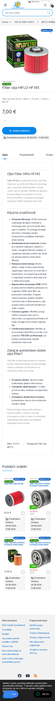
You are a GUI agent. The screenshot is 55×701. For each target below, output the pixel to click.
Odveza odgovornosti (40, 637)
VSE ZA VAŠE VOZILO (24, 22)
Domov (5, 22)
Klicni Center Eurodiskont (13, 625)
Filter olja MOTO (8, 81)
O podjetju (7, 629)
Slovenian (35, 2)
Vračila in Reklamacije (39, 633)
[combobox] (23, 12)
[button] (50, 32)
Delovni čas (7, 646)
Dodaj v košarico (21, 130)
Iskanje (49, 12)
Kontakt (5, 634)
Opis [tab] (5, 155)
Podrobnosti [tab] (27, 155)
